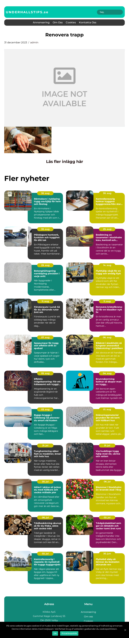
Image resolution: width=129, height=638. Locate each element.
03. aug (45, 409)
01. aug (107, 409)
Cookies (71, 22)
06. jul (107, 481)
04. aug (107, 373)
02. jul (107, 517)
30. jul (45, 481)
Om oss (58, 22)
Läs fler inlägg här (64, 161)
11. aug (45, 301)
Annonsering (41, 22)
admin (34, 42)
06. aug (107, 337)
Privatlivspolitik (69, 633)
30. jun (107, 553)
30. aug (45, 193)
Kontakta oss (87, 22)
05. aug (45, 373)
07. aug (45, 337)
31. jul (45, 445)
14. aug (107, 265)
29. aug (107, 229)
